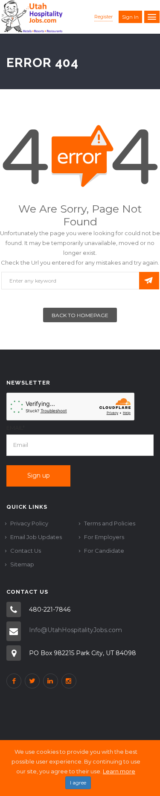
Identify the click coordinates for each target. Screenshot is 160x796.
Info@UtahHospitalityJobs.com (75, 630)
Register (103, 17)
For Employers (104, 537)
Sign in (130, 17)
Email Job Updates (36, 537)
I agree (78, 782)
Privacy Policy (29, 523)
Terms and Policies (109, 523)
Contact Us (25, 550)
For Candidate (104, 550)
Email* (15, 427)
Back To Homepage (80, 315)
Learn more (119, 771)
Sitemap (22, 564)
